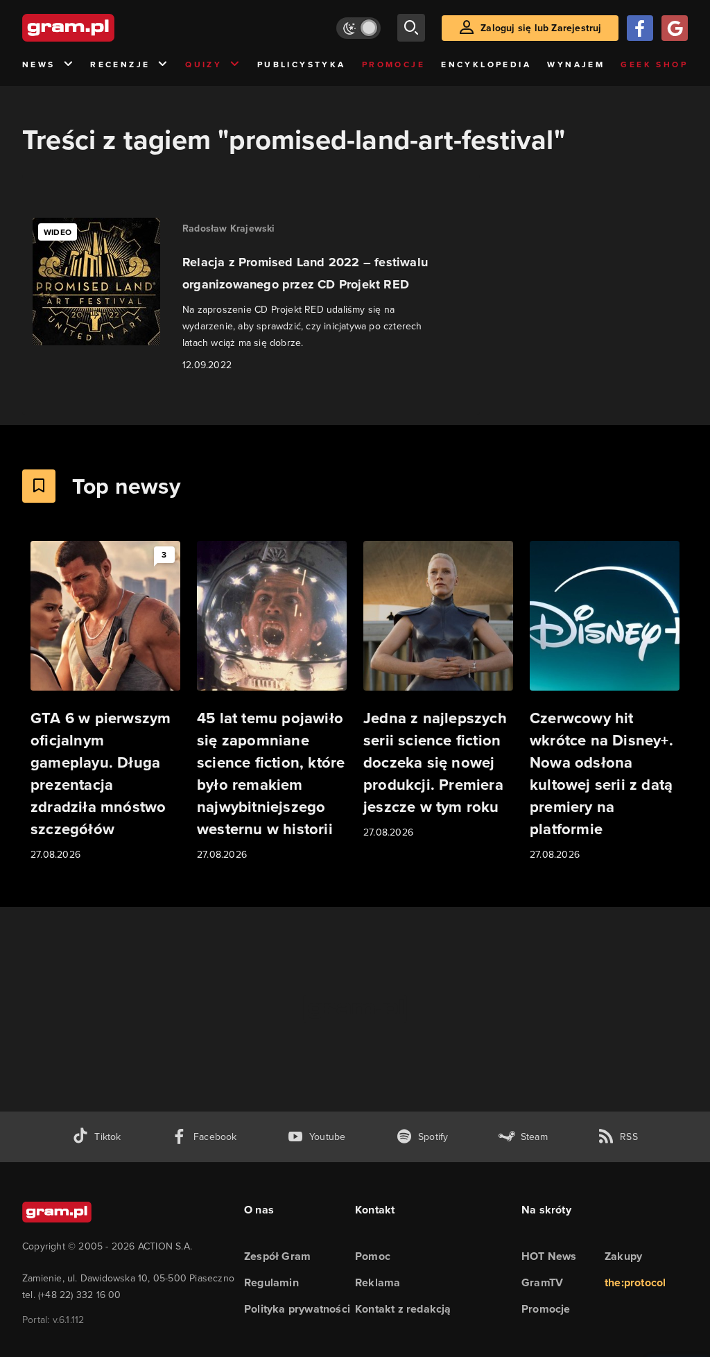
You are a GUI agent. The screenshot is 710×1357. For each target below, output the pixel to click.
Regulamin (271, 1282)
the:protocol (635, 1282)
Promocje (393, 64)
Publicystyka (301, 64)
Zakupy (623, 1256)
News (38, 64)
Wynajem (576, 64)
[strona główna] (102, 28)
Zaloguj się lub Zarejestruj (540, 28)
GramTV (542, 1282)
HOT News (549, 1256)
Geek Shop (654, 64)
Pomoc (372, 1256)
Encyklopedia (486, 64)
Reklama (377, 1282)
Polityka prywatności (297, 1309)
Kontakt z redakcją (403, 1309)
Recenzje (120, 64)
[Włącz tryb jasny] (358, 28)
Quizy (203, 64)
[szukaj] (411, 28)
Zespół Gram (277, 1256)
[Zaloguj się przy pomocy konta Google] (674, 28)
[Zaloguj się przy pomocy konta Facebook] (640, 28)
